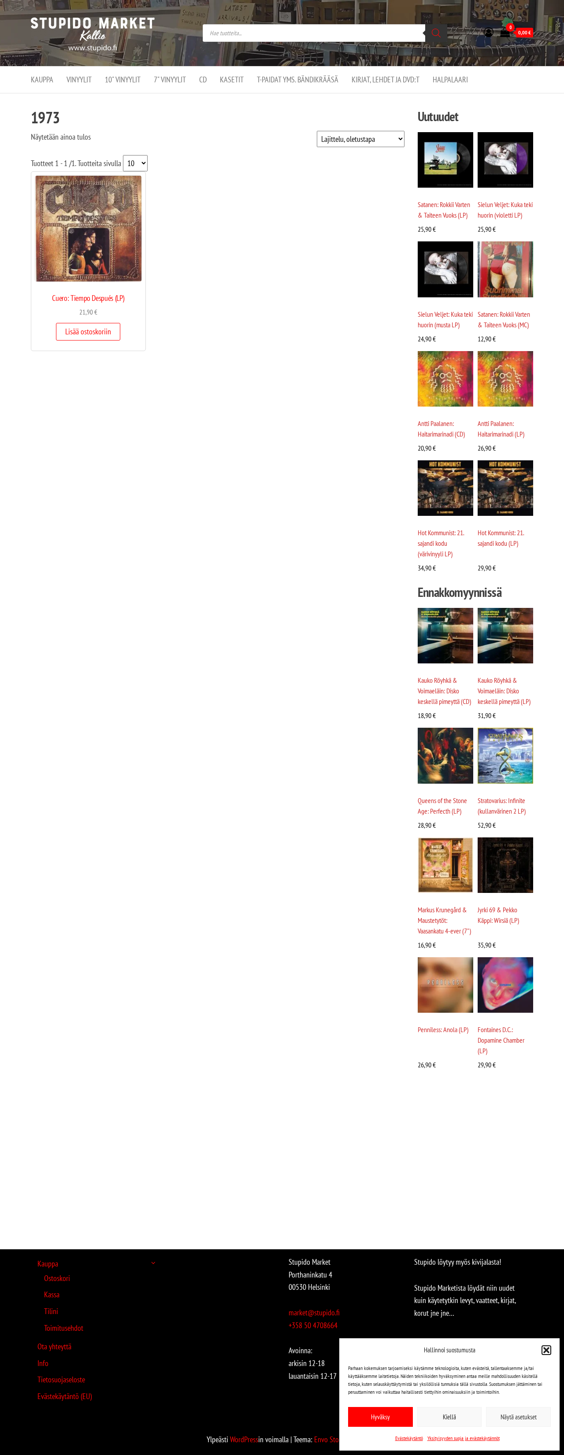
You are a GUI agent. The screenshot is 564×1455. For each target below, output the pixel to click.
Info (42, 1363)
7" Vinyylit (170, 79)
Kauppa (42, 79)
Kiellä (449, 1417)
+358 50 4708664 (313, 1325)
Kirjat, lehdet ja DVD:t (385, 79)
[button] (546, 1350)
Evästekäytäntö (409, 1438)
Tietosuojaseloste (61, 1379)
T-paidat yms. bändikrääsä (297, 79)
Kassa (51, 1294)
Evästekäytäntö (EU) (64, 1396)
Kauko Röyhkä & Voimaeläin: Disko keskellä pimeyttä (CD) (444, 691)
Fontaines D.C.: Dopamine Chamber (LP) (501, 1040)
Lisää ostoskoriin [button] (88, 331)
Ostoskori (57, 1278)
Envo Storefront (336, 1439)
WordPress (244, 1439)
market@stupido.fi (314, 1312)
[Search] (436, 33)
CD (203, 79)
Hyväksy (380, 1417)
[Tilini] (489, 32)
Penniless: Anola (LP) (443, 1029)
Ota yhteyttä (54, 1346)
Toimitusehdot (63, 1328)
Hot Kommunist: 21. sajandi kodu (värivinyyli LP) (441, 543)
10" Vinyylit (123, 79)
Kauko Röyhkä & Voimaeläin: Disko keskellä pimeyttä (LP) (504, 691)
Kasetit (232, 79)
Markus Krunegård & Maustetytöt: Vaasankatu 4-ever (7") (444, 920)
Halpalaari (450, 79)
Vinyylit (79, 79)
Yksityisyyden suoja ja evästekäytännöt (463, 1438)
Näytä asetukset (519, 1417)
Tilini (51, 1311)
